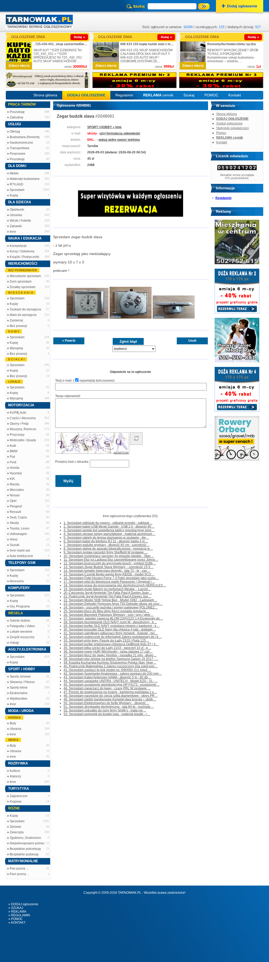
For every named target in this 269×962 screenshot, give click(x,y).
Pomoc (221, 133)
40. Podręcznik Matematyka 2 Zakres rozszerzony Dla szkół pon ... (111, 666)
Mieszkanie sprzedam (25, 276)
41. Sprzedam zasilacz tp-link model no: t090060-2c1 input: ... (107, 670)
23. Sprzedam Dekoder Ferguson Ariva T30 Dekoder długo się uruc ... (113, 604)
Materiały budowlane (25, 179)
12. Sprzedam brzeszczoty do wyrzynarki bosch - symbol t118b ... (110, 563)
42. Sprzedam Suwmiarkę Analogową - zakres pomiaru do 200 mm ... (113, 673)
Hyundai (16, 473)
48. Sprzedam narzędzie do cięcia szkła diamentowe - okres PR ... (111, 696)
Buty (13, 723)
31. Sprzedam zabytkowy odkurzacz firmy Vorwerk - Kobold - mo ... (111, 633)
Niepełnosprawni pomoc (27, 843)
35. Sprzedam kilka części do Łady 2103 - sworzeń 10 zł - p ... (107, 648)
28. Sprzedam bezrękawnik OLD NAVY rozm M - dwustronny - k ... (110, 622)
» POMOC (15, 919)
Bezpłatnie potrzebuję (25, 849)
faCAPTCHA (121, 452)
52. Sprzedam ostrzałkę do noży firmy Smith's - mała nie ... (105, 710)
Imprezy (15, 776)
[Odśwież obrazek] (136, 438)
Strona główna (45, 95)
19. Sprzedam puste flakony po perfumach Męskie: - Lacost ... (107, 589)
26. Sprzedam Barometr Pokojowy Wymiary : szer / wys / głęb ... (108, 615)
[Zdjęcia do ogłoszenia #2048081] (87, 318)
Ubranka (16, 215)
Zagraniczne (19, 796)
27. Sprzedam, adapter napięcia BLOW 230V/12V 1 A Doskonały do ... (113, 618)
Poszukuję (17, 112)
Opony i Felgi (19, 423)
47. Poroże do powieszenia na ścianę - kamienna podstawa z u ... (110, 692)
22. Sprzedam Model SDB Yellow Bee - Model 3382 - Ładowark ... (110, 600)
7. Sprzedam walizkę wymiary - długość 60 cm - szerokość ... (106, 545)
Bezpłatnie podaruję (24, 854)
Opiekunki (17, 209)
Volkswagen (18, 534)
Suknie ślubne (20, 620)
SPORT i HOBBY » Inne (104, 127)
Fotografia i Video (22, 626)
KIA (12, 479)
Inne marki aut (20, 550)
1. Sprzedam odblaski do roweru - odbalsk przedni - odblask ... (108, 523)
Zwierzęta (17, 832)
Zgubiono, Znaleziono (25, 838)
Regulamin (124, 95)
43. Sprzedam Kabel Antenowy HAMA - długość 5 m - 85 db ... (107, 677)
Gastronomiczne (21, 142)
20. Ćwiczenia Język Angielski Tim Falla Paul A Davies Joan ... (108, 593)
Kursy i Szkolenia (22, 251)
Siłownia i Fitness (22, 682)
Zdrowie (15, 827)
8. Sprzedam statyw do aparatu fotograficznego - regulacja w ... (108, 548)
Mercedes (17, 490)
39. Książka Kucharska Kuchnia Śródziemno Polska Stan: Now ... (110, 662)
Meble (14, 173)
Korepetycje (18, 246)
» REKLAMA (17, 911)
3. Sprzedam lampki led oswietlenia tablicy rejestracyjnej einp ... (109, 530)
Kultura (15, 771)
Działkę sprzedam (22, 287)
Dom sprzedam (21, 281)
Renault (15, 512)
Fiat (12, 457)
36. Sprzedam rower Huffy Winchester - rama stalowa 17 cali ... (108, 651)
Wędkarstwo (18, 698)
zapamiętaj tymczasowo (96, 380)
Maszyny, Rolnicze (23, 429)
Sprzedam (17, 190)
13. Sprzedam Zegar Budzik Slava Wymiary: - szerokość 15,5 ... (108, 567)
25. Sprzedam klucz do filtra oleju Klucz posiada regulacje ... (106, 611)
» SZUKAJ (15, 908)
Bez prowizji (18, 326)
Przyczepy (17, 434)
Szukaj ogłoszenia (229, 123)
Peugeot (16, 506)
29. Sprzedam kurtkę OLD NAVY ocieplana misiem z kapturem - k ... (111, 626)
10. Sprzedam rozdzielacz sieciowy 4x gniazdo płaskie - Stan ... (109, 556)
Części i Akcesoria (23, 418)
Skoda (14, 523)
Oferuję (15, 131)
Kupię (14, 195)
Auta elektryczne (21, 556)
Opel (13, 501)
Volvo (14, 539)
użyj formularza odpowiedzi (120, 133)
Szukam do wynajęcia (25, 309)
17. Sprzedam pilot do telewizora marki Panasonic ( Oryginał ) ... (109, 582)
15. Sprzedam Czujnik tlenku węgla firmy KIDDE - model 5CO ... (109, 574)
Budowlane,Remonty (25, 137)
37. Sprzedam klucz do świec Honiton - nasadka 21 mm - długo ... (110, 655)
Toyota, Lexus (19, 528)
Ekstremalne (19, 693)
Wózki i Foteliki (20, 220)
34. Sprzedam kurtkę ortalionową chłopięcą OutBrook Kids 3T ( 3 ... (111, 644)
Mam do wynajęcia (23, 315)
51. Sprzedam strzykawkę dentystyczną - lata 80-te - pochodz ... (109, 707)
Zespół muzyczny (22, 637)
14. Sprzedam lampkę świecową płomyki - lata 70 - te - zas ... (107, 571)
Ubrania (15, 729)
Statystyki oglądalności (232, 128)
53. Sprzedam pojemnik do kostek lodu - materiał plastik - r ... (107, 714)
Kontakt (234, 95)
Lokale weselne (21, 631)
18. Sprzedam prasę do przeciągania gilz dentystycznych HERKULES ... (115, 585)
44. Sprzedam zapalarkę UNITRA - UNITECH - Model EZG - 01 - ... (111, 681)
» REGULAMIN (19, 915)
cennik (158, 95)
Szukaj (188, 95)
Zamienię (16, 320)
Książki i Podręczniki (24, 257)
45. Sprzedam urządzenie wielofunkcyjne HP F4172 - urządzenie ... (111, 685)
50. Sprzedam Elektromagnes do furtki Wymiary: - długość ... (106, 703)
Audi (12, 446)
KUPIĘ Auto (18, 412)
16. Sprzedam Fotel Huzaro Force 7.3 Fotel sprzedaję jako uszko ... (111, 578)
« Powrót (68, 340)
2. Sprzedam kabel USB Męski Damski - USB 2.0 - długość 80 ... (109, 526)
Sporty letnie (19, 687)
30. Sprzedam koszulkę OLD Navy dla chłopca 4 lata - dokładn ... (110, 629)
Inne (13, 231)
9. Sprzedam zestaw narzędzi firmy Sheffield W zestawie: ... (106, 552)
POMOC (211, 95)
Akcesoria (16, 581)
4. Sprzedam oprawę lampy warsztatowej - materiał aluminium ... (109, 534)
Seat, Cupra (18, 517)
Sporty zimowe (20, 676)
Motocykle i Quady (23, 440)
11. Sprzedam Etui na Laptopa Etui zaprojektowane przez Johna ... (111, 559)
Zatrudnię (16, 117)
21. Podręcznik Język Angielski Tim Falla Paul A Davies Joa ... (107, 596)
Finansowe (17, 153)
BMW (13, 451)
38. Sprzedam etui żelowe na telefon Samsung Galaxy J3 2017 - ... (111, 659)
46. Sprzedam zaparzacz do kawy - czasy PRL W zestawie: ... (107, 688)
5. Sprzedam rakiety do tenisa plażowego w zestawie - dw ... (106, 537)
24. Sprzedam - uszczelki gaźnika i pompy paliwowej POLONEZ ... (111, 607)
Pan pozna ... (19, 868)
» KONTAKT (16, 922)
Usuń (192, 340)
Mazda (14, 484)
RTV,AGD (16, 184)
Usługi (14, 642)
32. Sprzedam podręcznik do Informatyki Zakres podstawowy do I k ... (113, 637)
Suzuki (14, 545)
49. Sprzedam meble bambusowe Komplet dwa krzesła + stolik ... (110, 699)
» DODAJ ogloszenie (23, 904)
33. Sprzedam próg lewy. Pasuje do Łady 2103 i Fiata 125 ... (106, 640)
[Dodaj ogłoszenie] (239, 6)
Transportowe (19, 148)
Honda (14, 468)
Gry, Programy (20, 606)
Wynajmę (16, 348)
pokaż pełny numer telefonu (119, 140)
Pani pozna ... (19, 874)
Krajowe (16, 801)
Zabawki (16, 226)
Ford (13, 462)
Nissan (15, 495)
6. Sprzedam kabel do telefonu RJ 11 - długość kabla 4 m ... (106, 541)
